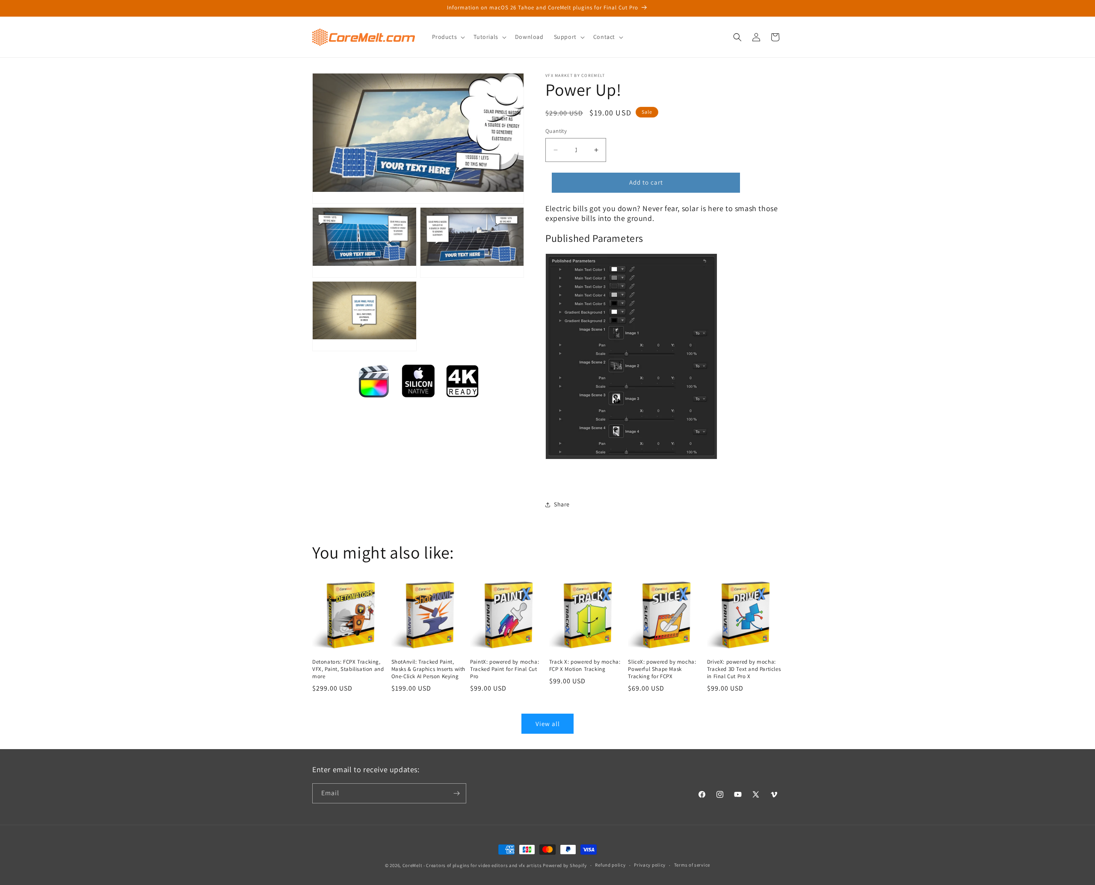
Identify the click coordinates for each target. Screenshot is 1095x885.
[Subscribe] (456, 793)
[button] (448, 37)
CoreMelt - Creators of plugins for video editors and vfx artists (472, 865)
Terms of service (692, 865)
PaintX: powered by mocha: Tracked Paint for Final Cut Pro (504, 669)
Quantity (556, 131)
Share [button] (562, 504)
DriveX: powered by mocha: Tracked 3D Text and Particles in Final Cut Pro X (744, 669)
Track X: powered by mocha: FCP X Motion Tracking (585, 666)
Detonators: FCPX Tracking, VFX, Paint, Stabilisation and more (348, 669)
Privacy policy (650, 865)
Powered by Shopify (565, 865)
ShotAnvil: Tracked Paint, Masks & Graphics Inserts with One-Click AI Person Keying (428, 669)
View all (548, 724)
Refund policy (610, 865)
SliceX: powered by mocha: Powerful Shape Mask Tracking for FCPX (662, 669)
